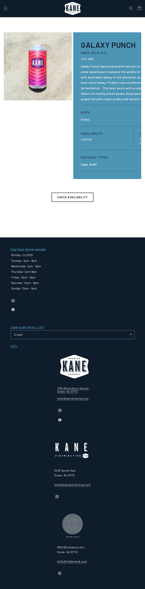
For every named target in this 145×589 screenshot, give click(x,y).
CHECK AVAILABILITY (72, 197)
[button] (6, 8)
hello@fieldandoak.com (72, 561)
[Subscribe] (130, 334)
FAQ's (13, 346)
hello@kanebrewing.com (73, 398)
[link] (28, 249)
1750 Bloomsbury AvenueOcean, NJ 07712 (73, 390)
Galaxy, (86, 119)
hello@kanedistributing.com (72, 484)
